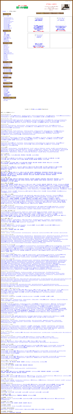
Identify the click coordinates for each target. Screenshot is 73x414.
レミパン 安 (27, 291)
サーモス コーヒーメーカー (25, 303)
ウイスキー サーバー (19, 206)
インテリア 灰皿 (46, 159)
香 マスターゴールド (5, 151)
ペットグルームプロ (5, 381)
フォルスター (14, 226)
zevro (2, 206)
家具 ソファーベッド (22, 375)
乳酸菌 (6, 395)
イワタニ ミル (53, 299)
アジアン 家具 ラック (29, 126)
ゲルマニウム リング (5, 386)
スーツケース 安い (4, 347)
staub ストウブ (13, 317)
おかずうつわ (6, 41)
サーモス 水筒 (3, 303)
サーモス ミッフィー (45, 304)
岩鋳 (8, 174)
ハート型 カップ (4, 207)
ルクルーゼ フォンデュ (27, 264)
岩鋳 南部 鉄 (14, 175)
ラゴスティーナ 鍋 (32, 211)
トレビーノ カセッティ (44, 186)
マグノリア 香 (20, 148)
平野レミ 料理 (21, 289)
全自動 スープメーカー (25, 203)
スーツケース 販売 (20, 345)
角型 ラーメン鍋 (25, 215)
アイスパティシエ (31, 202)
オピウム (19, 150)
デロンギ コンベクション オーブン (53, 235)
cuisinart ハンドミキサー (41, 275)
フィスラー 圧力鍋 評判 (43, 255)
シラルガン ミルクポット (41, 214)
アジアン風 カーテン (17, 133)
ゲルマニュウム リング (53, 388)
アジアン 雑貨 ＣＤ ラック (39, 126)
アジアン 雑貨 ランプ (12, 142)
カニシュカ (57, 150)
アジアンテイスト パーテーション (28, 134)
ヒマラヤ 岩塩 (6, 162)
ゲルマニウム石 (56, 386)
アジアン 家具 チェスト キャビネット (63, 115)
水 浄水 (34, 184)
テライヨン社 (21, 185)
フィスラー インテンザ (16, 256)
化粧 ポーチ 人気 (31, 166)
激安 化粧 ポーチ (4, 169)
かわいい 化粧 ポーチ (5, 167)
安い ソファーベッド (22, 376)
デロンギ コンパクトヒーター (6, 239)
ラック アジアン (48, 126)
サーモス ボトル (4, 304)
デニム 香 (40, 151)
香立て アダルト (7, 154)
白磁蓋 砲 (16, 181)
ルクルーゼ (6, 49)
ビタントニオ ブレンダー (33, 279)
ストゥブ (6, 58)
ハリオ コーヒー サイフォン (14, 326)
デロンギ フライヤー (58, 236)
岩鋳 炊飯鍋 (37, 174)
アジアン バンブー (19, 139)
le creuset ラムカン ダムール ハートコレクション (23, 267)
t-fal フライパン (35, 250)
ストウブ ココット (50, 317)
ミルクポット (49, 214)
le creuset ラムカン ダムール (55, 266)
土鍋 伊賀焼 (32, 178)
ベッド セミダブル (12, 336)
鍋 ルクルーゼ (35, 264)
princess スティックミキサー (48, 320)
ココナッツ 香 (18, 149)
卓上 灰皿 (31, 159)
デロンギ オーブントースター (62, 239)
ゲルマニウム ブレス (15, 385)
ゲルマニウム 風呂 (42, 384)
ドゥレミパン (43, 289)
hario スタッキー (55, 206)
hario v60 (42, 206)
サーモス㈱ (62, 304)
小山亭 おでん (3, 219)
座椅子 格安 (14, 372)
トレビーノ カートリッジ (34, 186)
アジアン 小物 (3, 158)
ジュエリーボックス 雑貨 (27, 398)
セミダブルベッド (7, 64)
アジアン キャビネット (5, 115)
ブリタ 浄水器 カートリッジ (6, 192)
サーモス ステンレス (19, 306)
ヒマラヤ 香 (30, 150)
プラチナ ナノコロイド (19, 409)
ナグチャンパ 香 (27, 151)
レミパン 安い (11, 293)
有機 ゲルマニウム (34, 384)
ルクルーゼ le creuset (23, 265)
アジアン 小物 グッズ (19, 158)
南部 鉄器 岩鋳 (19, 174)
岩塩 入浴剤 (35, 162)
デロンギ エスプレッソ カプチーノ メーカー (22, 241)
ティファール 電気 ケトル (20, 245)
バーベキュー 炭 (4, 364)
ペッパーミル (55, 232)
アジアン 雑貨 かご (28, 137)
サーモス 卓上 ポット (56, 307)
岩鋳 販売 (9, 175)
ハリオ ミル (43, 326)
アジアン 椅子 (3, 122)
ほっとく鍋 (38, 215)
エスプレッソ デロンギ (17, 239)
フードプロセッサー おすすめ (40, 196)
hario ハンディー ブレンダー (39, 195)
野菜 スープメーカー (34, 203)
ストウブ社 (44, 317)
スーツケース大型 (7, 69)
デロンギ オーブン (20, 235)
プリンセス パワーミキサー (57, 321)
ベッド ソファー (39, 375)
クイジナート (6, 50)
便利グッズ (6, 39)
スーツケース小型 (7, 71)
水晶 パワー (30, 402)
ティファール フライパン (31, 245)
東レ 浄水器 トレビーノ (64, 187)
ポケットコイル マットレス (35, 332)
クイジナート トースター (50, 273)
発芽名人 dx (58, 198)
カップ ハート (3, 208)
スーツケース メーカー (5, 346)
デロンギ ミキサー (38, 239)
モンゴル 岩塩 (12, 162)
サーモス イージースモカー (34, 304)
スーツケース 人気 (60, 345)
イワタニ (6, 55)
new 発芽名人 (45, 198)
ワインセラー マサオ (46, 208)
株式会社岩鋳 (48, 174)
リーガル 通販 (36, 296)
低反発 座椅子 (28, 371)
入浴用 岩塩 (11, 163)
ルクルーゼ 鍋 (3, 261)
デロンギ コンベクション (5, 242)
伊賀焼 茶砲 (27, 178)
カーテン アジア (56, 133)
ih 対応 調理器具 (4, 181)
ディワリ (32, 148)
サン (26, 150)
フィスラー (6, 48)
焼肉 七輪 (14, 361)
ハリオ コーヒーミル (60, 325)
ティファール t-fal (66, 245)
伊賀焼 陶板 (37, 178)
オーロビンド (46, 150)
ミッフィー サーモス (40, 309)
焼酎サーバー (63, 215)
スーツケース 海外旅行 (22, 347)
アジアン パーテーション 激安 (15, 134)
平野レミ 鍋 (15, 289)
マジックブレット (21, 199)
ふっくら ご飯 (10, 181)
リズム (50, 149)
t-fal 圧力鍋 (22, 250)
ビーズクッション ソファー (20, 368)
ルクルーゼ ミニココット (40, 262)
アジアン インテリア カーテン (6, 133)
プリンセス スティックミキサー (25, 320)
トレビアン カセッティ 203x (32, 187)
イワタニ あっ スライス (17, 299)
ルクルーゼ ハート (31, 261)
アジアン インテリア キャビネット (38, 115)
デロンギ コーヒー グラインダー (7, 240)
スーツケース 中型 (4, 350)
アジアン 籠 (23, 138)
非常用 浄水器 (12, 412)
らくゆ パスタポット (17, 219)
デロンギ (6, 45)
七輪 (10, 361)
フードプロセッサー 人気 (51, 196)
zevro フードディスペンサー (9, 206)
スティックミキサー (14, 320)
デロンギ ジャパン (49, 236)
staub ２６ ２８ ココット (5, 317)
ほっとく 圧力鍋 (32, 215)
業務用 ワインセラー (56, 225)
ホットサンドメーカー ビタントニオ (58, 279)
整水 (51, 184)
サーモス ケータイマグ (61, 303)
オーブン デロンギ (27, 242)
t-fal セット (60, 250)
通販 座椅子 (43, 371)
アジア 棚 (42, 116)
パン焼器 (52, 296)
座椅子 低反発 (22, 371)
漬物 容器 (14, 221)
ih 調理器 (11, 198)
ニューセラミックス (17, 215)
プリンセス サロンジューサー (6, 322)
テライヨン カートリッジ (29, 185)
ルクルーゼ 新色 (55, 264)
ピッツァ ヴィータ (4, 221)
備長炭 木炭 (30, 364)
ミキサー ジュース (42, 197)
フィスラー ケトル (41, 256)
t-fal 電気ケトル (28, 250)
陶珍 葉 (7, 178)
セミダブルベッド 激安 (20, 336)
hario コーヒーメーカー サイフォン (12, 329)
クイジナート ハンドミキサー (26, 272)
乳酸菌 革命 (19, 395)
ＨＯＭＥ (4, 11)
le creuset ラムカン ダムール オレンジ (17, 266)
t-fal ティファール (48, 246)
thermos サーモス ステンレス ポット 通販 (8, 310)
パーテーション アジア (38, 130)
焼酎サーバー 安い (4, 216)
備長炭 (20, 364)
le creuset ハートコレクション (30, 266)
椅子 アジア (47, 122)
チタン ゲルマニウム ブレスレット (38, 386)
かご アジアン (43, 137)
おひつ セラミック (58, 220)
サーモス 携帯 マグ (25, 304)
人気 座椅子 (3, 372)
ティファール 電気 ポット (20, 246)
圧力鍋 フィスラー (17, 254)
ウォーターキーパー (5, 412)
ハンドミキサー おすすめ (14, 197)
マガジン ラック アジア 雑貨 (6, 127)
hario (25, 195)
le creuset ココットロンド (40, 265)
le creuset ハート (36, 267)
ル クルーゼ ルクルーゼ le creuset (42, 266)
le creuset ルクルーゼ (31, 265)
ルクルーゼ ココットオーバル (51, 262)
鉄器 (5, 32)
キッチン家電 (6, 35)
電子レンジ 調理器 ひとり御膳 (6, 215)
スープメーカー (17, 203)
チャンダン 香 (50, 151)
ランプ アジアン (20, 142)
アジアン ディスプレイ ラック (31, 125)
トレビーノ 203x (10, 187)
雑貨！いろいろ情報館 (36, 109)
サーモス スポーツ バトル (32, 308)
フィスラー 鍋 (24, 254)
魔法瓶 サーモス (32, 310)
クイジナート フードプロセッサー (13, 272)
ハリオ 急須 (29, 326)
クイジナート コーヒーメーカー (39, 272)
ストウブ (34, 317)
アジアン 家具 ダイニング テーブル (30, 121)
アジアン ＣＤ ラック (12, 125)
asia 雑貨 (13, 139)
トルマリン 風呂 (38, 392)
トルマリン (6, 89)
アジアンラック (7, 20)
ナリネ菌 (6, 90)
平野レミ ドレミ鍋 (36, 289)
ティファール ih (4, 246)
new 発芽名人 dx (52, 198)
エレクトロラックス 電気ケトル (7, 286)
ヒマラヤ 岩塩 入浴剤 (23, 162)
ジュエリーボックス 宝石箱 (38, 398)
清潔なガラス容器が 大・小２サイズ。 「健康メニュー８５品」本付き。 (38, 45)
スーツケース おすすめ (13, 347)
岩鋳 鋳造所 (54, 174)
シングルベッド (7, 63)
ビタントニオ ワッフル (24, 278)
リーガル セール (12, 296)
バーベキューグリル (35, 361)
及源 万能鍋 (59, 173)
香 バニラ (15, 150)
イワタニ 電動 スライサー (44, 299)
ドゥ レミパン (53, 290)
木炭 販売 (12, 364)
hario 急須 (2, 329)
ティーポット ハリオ (43, 329)
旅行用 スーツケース (48, 346)
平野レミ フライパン (28, 289)
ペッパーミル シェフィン (26, 232)
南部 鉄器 (10, 172)
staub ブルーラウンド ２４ (22, 317)
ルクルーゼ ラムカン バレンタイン (7, 265)
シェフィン (8, 232)
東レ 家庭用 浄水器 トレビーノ (20, 187)
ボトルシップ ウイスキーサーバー (30, 206)
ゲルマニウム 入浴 (49, 385)
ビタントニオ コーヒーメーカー (7, 279)
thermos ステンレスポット (56, 311)
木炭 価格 (17, 364)
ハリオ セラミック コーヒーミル (25, 329)
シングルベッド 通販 (19, 332)
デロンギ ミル (43, 242)
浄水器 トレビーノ (24, 186)
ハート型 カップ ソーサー (22, 208)
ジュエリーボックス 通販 (17, 398)
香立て (2, 154)
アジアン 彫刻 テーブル (17, 121)
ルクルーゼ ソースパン (40, 261)
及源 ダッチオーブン (58, 172)
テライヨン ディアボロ (13, 185)
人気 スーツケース (39, 346)
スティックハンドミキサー (37, 320)
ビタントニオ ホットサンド (34, 278)
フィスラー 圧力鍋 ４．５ (6, 255)
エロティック (37, 148)
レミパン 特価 (32, 291)
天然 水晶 (2, 402)
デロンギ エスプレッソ (28, 235)
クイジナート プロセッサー (59, 274)
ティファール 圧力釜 (5, 250)
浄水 (7, 184)
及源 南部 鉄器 (3, 174)
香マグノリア (26, 148)
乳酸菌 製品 (25, 395)
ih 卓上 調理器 (35, 198)
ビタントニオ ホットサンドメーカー (21, 279)
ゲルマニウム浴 (49, 386)
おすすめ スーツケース (30, 346)
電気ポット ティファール (14, 250)
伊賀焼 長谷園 (21, 178)
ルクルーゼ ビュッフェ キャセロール (18, 262)
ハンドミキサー (60, 196)
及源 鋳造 (32, 172)
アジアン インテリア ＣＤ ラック (7, 126)
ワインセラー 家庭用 (31, 225)
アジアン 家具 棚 (36, 116)
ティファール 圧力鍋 (11, 245)
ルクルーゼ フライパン (5, 264)
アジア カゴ (55, 138)
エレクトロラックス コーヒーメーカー (51, 284)
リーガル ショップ (4, 296)
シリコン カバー (25, 220)
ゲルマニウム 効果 (26, 384)
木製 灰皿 (26, 159)
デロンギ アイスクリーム (19, 240)
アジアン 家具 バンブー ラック (55, 125)
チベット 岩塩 (28, 163)
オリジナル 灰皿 (13, 159)
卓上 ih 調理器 (22, 198)
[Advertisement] (36, 106)
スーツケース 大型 (4, 345)
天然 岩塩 (44, 162)
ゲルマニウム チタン (41, 385)
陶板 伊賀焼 (56, 178)
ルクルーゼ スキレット (11, 261)
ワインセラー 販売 (48, 225)
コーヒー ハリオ (51, 329)
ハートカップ (61, 206)
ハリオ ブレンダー (7, 195)
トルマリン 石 (31, 392)
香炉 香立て (23, 154)
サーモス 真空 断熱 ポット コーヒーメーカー (9, 308)
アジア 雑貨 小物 (51, 158)
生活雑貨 (6, 93)
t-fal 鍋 (11, 251)
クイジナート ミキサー (60, 273)
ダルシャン (62, 150)
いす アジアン (62, 121)
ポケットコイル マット (5, 333)
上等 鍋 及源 (25, 173)
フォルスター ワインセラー (6, 226)
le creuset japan (42, 267)
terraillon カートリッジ (49, 185)
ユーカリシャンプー (20, 381)
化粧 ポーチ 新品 (59, 166)
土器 (5, 33)
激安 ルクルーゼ (56, 263)
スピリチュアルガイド (13, 148)
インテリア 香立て (35, 154)
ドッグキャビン (12, 381)
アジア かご (35, 138)
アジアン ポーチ (4, 166)
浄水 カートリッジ (22, 184)
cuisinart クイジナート (20, 275)
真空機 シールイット (11, 196)
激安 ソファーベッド (58, 375)
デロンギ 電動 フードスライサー (7, 241)
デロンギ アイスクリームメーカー (26, 236)
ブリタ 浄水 (38, 184)
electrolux (27, 286)
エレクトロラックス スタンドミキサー (8, 285)
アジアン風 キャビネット (50, 115)
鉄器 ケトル (5, 172)
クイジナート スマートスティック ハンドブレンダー (11, 273)
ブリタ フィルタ (56, 188)
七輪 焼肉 (18, 361)
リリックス (52, 150)
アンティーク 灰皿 (20, 159)
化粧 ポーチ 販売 (21, 167)
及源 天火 (20, 173)
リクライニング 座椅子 (36, 371)
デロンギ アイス (36, 240)
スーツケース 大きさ (52, 345)
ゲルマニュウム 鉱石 (27, 388)
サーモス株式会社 (35, 303)
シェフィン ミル (35, 232)
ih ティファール (63, 246)
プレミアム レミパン (12, 290)
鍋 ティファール (20, 249)
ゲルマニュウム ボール (35, 388)
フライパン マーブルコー (56, 219)
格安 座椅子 (24, 372)
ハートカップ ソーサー (11, 208)
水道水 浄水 (44, 184)
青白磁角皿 (11, 229)
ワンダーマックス (30, 221)
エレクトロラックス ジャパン (36, 285)
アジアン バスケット (5, 137)
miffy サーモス (61, 310)
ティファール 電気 (47, 249)
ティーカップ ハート (60, 207)
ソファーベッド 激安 (14, 375)
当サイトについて (7, 99)
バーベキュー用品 (43, 361)
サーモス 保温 (47, 309)
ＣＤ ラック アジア (16, 127)
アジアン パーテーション (18, 130)
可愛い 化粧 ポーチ (13, 167)
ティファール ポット (58, 245)
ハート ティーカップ (12, 207)
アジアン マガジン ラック (43, 125)
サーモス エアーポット (25, 309)
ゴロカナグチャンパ (13, 151)
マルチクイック (14, 199)
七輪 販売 (23, 361)
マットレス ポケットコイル (56, 332)
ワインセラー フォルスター (21, 225)
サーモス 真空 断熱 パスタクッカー (51, 308)
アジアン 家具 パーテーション (6, 130)
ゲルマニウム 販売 (36, 387)
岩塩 (2, 162)
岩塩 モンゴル (17, 163)
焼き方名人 (44, 220)
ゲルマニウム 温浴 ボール (6, 385)
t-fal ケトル (48, 250)
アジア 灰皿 (57, 158)
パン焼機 (47, 296)
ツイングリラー (43, 216)
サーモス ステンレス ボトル (45, 307)
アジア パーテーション (48, 130)
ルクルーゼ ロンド (62, 264)
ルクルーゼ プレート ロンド (22, 261)
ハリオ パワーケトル (51, 325)
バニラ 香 (10, 150)
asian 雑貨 (9, 139)
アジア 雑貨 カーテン (5, 134)
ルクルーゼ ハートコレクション (14, 263)
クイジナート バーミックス (22, 274)
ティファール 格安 (12, 249)
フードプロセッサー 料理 (29, 196)
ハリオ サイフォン (7, 325)
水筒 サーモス (53, 303)
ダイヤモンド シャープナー (6, 220)
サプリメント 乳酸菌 (32, 395)
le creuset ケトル (49, 267)
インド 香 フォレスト (38, 149)
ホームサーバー (19, 220)
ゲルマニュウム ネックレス (55, 387)
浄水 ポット (3, 184)
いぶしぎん (61, 178)
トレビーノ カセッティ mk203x (55, 186)
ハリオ (5, 60)
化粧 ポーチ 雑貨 (46, 167)
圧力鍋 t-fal (43, 250)
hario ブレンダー (30, 195)
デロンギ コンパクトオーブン (54, 240)
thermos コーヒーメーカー (45, 311)
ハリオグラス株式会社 (36, 326)
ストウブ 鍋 (39, 317)
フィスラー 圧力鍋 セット (6, 256)
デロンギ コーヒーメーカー (10, 235)
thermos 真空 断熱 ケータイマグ (34, 311)
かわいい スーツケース (57, 346)
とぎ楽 (13, 220)
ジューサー (57, 197)
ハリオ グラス (61, 326)
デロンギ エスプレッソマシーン (40, 235)
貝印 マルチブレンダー (47, 202)
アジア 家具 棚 (47, 116)
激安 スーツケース (28, 345)
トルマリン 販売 (25, 392)
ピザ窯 (10, 221)
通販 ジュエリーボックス (49, 398)
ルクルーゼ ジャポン (62, 261)
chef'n (51, 232)
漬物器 (18, 221)
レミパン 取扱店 (15, 291)
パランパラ (41, 150)
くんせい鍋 (46, 215)
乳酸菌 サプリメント (12, 395)
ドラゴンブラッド (4, 148)
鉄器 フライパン (16, 172)
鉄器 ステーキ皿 (23, 172)
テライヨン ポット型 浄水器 (63, 184)
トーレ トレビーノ (42, 187)
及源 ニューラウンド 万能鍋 (51, 173)
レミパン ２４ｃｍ (59, 291)
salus (54, 211)
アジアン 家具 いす (41, 121)
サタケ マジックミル (9, 203)
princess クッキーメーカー (6, 321)
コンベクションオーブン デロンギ (49, 239)
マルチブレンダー (38, 202)
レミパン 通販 (21, 291)
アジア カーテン (49, 133)
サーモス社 (33, 309)
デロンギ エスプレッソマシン (39, 236)
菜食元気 (41, 203)
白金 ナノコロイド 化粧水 (40, 409)
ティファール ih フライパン (37, 249)
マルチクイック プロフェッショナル (51, 199)
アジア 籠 (60, 138)
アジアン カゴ (49, 137)
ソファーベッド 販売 (31, 376)
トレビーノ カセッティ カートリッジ (8, 188)
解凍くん (39, 220)
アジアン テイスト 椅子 (54, 122)
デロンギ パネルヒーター (48, 241)
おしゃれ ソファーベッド (41, 376)
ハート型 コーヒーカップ (31, 207)
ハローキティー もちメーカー (6, 202)
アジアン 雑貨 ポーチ (12, 166)
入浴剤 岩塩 (23, 163)
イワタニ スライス (14, 300)
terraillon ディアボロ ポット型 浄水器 (61, 185)
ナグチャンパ (20, 151)
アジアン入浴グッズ (8, 27)
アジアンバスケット (8, 22)
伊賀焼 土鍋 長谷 (50, 178)
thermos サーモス (40, 308)
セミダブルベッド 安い (49, 336)
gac (18, 226)
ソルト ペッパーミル (63, 232)
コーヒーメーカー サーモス (20, 307)
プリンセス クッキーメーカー (17, 321)
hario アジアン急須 (47, 206)
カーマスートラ (12, 149)
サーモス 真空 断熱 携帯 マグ (22, 310)
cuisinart (2, 275)
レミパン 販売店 (4, 290)
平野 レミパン (46, 290)
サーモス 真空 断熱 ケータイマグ (14, 304)
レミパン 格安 (40, 290)
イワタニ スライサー (27, 299)
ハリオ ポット (23, 326)
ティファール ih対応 (5, 249)
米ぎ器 (14, 202)
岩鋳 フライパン (13, 174)
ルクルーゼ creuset (61, 262)
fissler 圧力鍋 (62, 256)
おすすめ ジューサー (5, 198)
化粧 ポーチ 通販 (39, 166)
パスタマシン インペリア (16, 211)
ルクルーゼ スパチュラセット (26, 263)
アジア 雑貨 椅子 (40, 122)
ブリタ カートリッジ (36, 188)
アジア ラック (54, 126)
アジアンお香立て (7, 25)
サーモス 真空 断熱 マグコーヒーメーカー (59, 309)
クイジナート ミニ (49, 274)
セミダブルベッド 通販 (40, 336)
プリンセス (6, 59)
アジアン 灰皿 (3, 159)
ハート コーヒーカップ (21, 207)
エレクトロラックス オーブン (37, 284)
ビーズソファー (7, 79)
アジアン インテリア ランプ (29, 142)
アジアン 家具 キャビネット (15, 115)
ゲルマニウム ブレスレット (16, 384)
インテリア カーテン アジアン (39, 133)
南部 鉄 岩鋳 (25, 174)
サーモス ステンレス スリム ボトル (7, 311)
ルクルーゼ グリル (36, 263)
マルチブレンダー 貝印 (57, 202)
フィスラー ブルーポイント (54, 255)
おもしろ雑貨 (6, 92)
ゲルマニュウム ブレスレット (6, 388)
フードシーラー (49, 195)
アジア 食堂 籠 (3, 139)
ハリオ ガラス (43, 325)
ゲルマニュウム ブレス (17, 388)
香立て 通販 (29, 154)
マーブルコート (4, 214)
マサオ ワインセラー (37, 208)
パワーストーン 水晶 (9, 402)
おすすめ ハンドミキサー (33, 197)
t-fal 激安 (7, 251)
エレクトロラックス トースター (25, 284)
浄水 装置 (16, 184)
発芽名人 (40, 198)
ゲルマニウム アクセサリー (27, 387)
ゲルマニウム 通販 (57, 385)
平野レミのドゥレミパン (9, 53)
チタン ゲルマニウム (27, 386)
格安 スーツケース (43, 345)
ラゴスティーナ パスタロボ (42, 211)
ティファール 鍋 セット (56, 249)
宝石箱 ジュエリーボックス (6, 398)
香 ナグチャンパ (34, 151)
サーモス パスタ (57, 306)
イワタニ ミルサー (8, 299)
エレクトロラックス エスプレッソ (22, 285)
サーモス (15, 312)
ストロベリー (30, 149)
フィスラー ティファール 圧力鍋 (32, 255)
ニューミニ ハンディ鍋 (35, 216)
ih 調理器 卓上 (28, 198)
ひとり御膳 (55, 214)
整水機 (48, 184)
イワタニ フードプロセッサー (62, 299)
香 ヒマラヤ (35, 150)
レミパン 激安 (28, 290)
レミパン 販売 (59, 290)
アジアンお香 (6, 24)
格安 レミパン (39, 291)
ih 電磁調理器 (16, 198)
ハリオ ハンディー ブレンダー (18, 195)
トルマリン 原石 (11, 392)
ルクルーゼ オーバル (30, 262)
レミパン (58, 289)
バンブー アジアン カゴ (5, 138)
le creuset (16, 265)
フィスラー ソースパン (25, 256)
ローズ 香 (53, 148)
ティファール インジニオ (39, 246)
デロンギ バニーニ (35, 242)
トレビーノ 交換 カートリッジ (21, 188)
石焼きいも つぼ (57, 215)
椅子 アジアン (18, 122)
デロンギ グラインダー (57, 241)
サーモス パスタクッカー (54, 304)
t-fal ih (39, 250)
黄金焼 (42, 215)
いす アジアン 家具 (55, 121)
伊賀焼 (11, 178)
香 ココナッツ (24, 149)
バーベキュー (28, 361)
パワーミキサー (48, 321)
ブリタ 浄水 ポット (63, 188)
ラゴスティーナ (25, 211)
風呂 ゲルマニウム (17, 387)
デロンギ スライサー (28, 240)
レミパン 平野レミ (4, 293)
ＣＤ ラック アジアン (21, 125)
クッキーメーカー (57, 320)
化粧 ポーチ (25, 166)
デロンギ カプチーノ (44, 240)
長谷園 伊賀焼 (43, 178)
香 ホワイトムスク (4, 150)
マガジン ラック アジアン (19, 126)
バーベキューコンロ (8, 74)
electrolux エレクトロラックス (48, 285)
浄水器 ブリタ (49, 188)
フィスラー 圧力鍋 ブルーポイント (52, 256)
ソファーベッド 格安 (67, 375)
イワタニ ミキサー (35, 299)
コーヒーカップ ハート (41, 207)
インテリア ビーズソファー (31, 368)
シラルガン (33, 214)
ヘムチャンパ (45, 149)
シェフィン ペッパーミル (16, 232)
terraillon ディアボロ (4, 186)
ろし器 (23, 219)
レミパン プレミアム (21, 290)
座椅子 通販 (6, 371)
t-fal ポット (3, 251)
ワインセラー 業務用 (40, 225)
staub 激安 (30, 317)
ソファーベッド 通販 (5, 375)
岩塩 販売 (30, 162)
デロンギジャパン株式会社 (37, 241)
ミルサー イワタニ (22, 300)
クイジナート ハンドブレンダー (28, 273)
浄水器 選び (11, 184)
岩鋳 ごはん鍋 (31, 174)
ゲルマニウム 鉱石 (23, 385)
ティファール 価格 (27, 249)
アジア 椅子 (34, 122)
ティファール (6, 46)
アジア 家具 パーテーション (58, 130)
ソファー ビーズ (11, 368)
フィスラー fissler (15, 255)
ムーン (23, 150)
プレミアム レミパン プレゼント (49, 291)
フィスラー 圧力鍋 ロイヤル (60, 254)
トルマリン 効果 (4, 392)
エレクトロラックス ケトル (19, 286)
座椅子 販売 (19, 372)
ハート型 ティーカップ (50, 207)
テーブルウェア (7, 36)
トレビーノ (11, 186)
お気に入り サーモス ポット (52, 310)
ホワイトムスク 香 (64, 149)
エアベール (21, 214)
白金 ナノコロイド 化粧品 (29, 409)
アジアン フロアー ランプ (40, 142)
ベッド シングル (11, 332)
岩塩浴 (17, 162)
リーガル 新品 (18, 296)
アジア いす (23, 122)
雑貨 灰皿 (35, 159)
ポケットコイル (26, 332)
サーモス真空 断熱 (62, 308)
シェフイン (6, 44)
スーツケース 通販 (21, 346)
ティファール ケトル (41, 245)
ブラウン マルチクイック (5, 199)
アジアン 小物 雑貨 (37, 158)
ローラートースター (27, 321)
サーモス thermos (17, 309)
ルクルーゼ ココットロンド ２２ (44, 264)
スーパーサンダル (4, 149)
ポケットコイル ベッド (67, 332)
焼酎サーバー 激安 (12, 216)
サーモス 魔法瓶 (41, 306)
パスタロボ (50, 211)
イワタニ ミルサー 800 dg (5, 300)
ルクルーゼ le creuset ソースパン (52, 265)
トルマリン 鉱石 (18, 392)
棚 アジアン (30, 116)
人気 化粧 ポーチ (51, 166)
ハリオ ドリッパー (4, 326)
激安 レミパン (34, 290)
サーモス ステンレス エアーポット (30, 306)
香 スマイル (42, 148)
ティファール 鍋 (11, 246)
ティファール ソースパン (66, 249)
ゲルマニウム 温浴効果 (50, 384)
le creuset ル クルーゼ (5, 266)
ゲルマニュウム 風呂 (45, 387)
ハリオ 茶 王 (29, 325)
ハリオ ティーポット (15, 325)
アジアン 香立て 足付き (15, 154)
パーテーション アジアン (28, 130)
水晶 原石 (20, 402)
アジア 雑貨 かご (42, 138)
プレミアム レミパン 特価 (6, 291)
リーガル (6, 54)
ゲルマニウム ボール (32, 385)
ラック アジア (60, 126)
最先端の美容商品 (7, 94)
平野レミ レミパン (8, 289)
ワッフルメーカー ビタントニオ (47, 278)
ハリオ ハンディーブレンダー (52, 326)
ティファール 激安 (55, 246)
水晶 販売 (16, 402)
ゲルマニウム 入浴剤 (60, 384)
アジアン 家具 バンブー (28, 139)
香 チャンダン (56, 151)
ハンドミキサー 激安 (24, 197)
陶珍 (4, 178)
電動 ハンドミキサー (5, 197)
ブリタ (29, 188)
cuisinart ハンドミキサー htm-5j (31, 275)
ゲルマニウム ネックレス (5, 384)
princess (14, 322)
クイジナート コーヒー (12, 274)
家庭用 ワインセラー (11, 225)
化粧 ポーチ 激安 (53, 167)
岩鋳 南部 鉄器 (3, 175)
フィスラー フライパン (50, 254)
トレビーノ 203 (4, 187)
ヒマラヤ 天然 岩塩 (4, 163)
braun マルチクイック (63, 199)
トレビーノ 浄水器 (65, 186)
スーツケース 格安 (14, 346)
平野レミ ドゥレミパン (51, 289)
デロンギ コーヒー (4, 236)
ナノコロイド (11, 409)
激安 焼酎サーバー (20, 216)
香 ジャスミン (64, 148)
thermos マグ (10, 312)
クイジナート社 (4, 274)
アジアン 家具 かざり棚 (13, 145)
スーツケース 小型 (4, 356)
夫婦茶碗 (21, 229)
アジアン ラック (4, 125)
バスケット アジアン (14, 137)
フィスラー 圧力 (34, 256)
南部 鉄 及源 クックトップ (13, 173)
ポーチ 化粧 (45, 166)
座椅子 (5, 80)
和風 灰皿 (40, 159)
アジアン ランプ (4, 142)
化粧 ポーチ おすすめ (38, 167)
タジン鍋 (51, 215)
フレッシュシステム (33, 220)
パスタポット (9, 219)
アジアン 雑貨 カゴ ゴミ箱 (58, 137)
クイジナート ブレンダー (39, 273)
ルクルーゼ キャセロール (5, 262)
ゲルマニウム (6, 88)
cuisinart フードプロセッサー (10, 275)
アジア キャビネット (5, 116)
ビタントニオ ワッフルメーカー (13, 278)
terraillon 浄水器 (41, 185)
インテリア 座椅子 (55, 371)
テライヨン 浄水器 (4, 185)
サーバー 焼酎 (27, 216)
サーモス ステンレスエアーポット (32, 307)
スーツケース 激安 (36, 345)
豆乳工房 (64, 202)
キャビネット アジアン (26, 115)
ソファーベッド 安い (14, 376)
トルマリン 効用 (45, 392)
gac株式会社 (22, 226)
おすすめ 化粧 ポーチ (29, 167)
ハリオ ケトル (35, 329)
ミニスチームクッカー (5, 320)
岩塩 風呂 (40, 162)
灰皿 (8, 159)
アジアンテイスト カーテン (27, 133)
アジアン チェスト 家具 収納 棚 (21, 116)
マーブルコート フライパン (38, 219)
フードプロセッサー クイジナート (52, 272)
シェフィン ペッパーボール (44, 232)
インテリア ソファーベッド (48, 375)
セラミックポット (28, 219)
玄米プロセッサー (23, 202)
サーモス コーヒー (22, 308)
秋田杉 (15, 229)
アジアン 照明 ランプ (60, 142)
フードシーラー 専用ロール (58, 195)
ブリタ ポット (15, 192)
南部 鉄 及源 (51, 172)
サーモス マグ (9, 303)
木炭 (9, 364)
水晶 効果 (25, 402)
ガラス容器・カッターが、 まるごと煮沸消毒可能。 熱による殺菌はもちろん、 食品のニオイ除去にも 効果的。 (39, 28)
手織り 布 (10, 169)
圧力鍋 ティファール (49, 245)
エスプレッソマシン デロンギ (28, 239)
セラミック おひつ (51, 220)
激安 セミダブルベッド (30, 336)
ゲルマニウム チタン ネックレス (7, 387)
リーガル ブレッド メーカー (27, 296)
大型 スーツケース (12, 345)
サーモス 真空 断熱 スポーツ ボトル (8, 306)
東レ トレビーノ (17, 186)
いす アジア (29, 122)
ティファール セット (29, 246)
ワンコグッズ (6, 84)
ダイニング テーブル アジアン (6, 121)
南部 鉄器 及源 (45, 172)
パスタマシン (49, 216)
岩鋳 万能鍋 (42, 174)
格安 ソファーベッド (5, 376)
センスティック (23, 221)
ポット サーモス (10, 309)
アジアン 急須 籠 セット (15, 138)
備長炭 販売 (25, 364)
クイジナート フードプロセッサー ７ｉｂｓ (37, 274)
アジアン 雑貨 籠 (29, 138)
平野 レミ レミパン (64, 289)
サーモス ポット (16, 303)
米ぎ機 (17, 202)
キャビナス (48, 148)
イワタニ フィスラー (32, 254)
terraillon (36, 185)
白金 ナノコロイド (4, 409)
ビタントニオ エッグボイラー (44, 279)
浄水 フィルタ (29, 184)
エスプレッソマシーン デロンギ (17, 242)
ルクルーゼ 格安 (4, 263)
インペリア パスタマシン (5, 211)
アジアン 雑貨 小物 (10, 158)
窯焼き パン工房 (27, 214)
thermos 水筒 (17, 311)
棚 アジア (53, 116)
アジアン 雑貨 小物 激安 (28, 158)
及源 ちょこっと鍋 (32, 173)
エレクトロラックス (8, 52)
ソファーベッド (7, 81)
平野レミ (2, 289)
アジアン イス (48, 121)
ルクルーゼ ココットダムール (16, 264)
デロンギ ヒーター (64, 235)
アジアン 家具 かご (36, 137)
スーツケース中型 (7, 70)
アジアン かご (21, 137)
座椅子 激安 (8, 372)
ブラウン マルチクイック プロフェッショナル (34, 199)
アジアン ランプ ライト (50, 142)
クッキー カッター (59, 211)
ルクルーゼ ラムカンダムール (51, 261)
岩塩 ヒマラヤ (49, 162)
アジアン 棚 (12, 116)
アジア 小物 (44, 158)
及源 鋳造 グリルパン (41, 173)
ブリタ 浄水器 (43, 188)
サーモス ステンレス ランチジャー (7, 307)
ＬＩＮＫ (6, 100)
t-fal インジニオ (54, 250)
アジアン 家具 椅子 (10, 122)
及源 (28, 172)
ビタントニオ (6, 51)
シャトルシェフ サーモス (41, 310)
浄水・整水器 (6, 34)
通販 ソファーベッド (31, 375)
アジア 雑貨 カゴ (49, 138)
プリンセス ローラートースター (38, 321)
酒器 (18, 229)
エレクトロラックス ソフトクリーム (62, 285)
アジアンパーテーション (9, 21)
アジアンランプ (7, 23)
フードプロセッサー (19, 196)
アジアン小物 (6, 26)
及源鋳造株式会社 (37, 172)
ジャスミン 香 (58, 148)
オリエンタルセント (56, 149)
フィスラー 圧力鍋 (9, 254)
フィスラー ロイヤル (41, 254)
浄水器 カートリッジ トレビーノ (53, 187)
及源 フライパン (4, 173)
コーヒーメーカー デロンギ (14, 236)
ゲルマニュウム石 (44, 388)
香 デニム (44, 151)
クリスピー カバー (4, 229)
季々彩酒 (2, 203)
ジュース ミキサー (50, 197)
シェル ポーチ (19, 166)
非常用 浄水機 (18, 412)
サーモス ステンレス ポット (44, 303)
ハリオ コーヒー (23, 325)
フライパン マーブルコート (13, 214)
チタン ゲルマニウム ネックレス (16, 386)
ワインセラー (6, 40)
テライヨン (55, 184)
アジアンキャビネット (8, 17)
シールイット (3, 196)
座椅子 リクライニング (14, 371)
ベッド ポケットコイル (46, 332)
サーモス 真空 (3, 309)
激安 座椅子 (49, 371)
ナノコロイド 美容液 (50, 409)
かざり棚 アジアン (4, 145)
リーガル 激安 (42, 296)
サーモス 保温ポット (49, 306)
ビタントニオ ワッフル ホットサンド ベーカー (63, 278)
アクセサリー (6, 91)
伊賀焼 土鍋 (15, 178)
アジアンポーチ (7, 29)
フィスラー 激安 (22, 255)
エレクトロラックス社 (13, 284)
